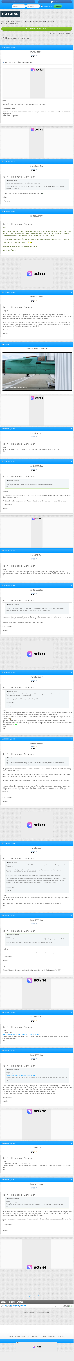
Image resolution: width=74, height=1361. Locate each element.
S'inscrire (55, 2)
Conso (23, 1336)
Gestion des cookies (32, 1336)
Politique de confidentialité (47, 1336)
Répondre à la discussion (37, 29)
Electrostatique (40, 1296)
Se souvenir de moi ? (47, 6)
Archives (17, 1336)
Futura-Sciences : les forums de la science (24, 21)
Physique (51, 21)
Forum (7, 21)
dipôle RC (31, 1296)
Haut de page (61, 1336)
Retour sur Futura (18, 2)
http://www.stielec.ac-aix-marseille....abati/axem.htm (21, 1034)
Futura (11, 1336)
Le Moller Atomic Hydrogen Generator (13, 1305)
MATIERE (43, 21)
